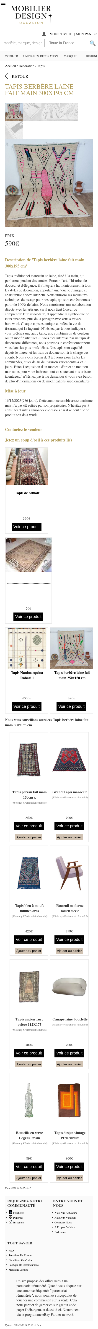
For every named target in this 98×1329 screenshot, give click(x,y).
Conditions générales (20, 1260)
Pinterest (17, 1217)
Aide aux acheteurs (65, 1213)
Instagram (18, 1222)
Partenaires (60, 1232)
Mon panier (86, 33)
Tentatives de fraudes (21, 1255)
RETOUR (20, 76)
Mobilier (11, 56)
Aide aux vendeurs (65, 1217)
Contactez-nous (63, 1222)
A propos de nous (64, 1227)
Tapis (41, 65)
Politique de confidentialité (24, 1265)
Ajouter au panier (28, 837)
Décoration (49, 56)
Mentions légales (18, 1269)
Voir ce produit (26, 526)
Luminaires (30, 56)
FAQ (11, 1250)
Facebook (18, 1213)
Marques (70, 56)
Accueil (10, 65)
